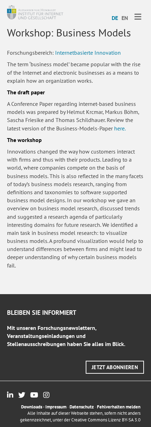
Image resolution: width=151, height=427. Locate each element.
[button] (115, 367)
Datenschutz (82, 407)
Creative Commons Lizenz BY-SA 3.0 (105, 420)
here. (120, 128)
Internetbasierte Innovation (88, 52)
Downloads (31, 407)
